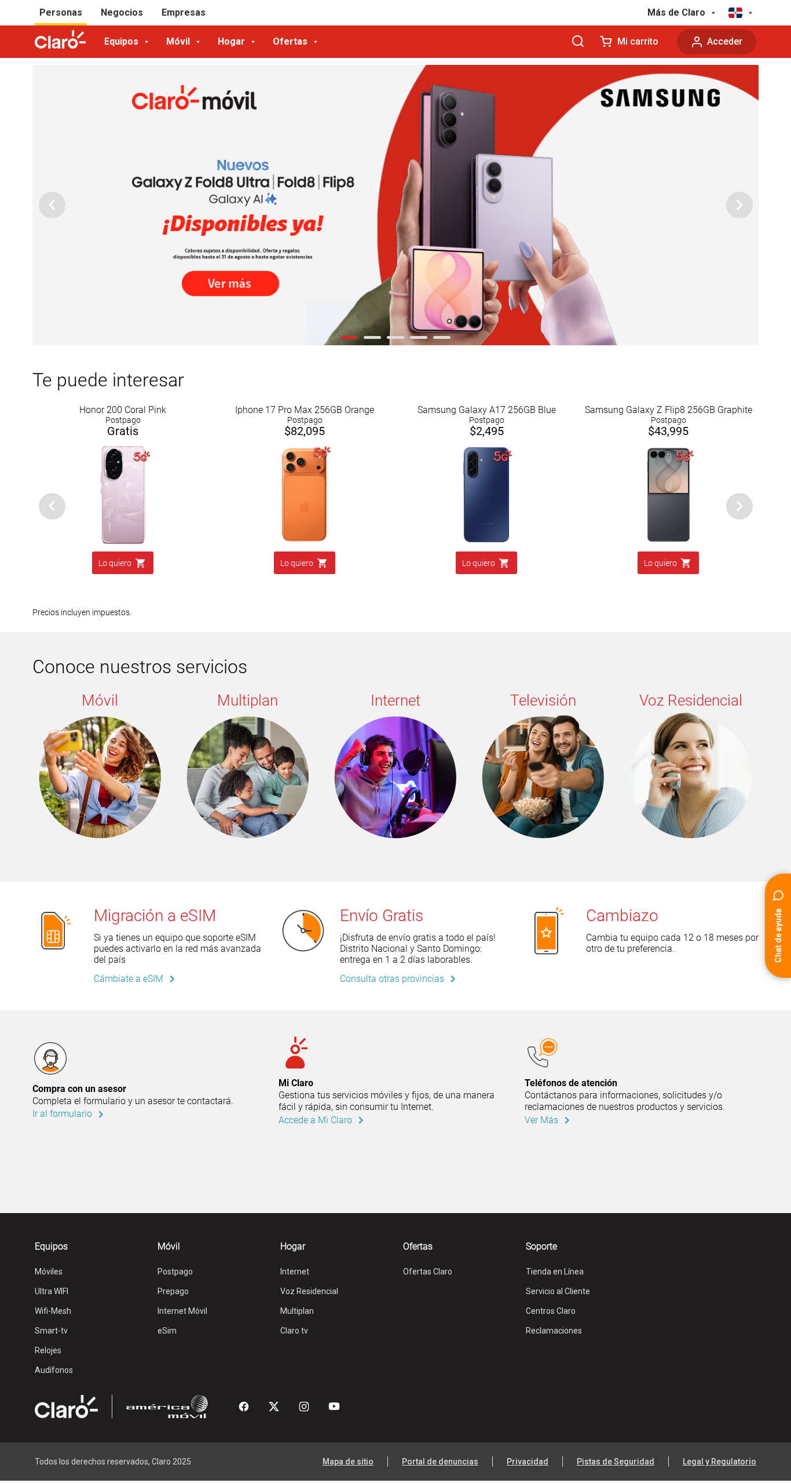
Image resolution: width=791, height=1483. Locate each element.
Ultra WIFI (51, 1291)
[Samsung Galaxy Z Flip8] (668, 449)
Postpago (175, 1271)
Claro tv (294, 1330)
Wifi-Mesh (53, 1311)
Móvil (178, 41)
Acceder (724, 41)
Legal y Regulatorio (719, 1461)
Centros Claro (551, 1311)
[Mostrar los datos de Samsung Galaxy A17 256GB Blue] (486, 449)
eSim (167, 1330)
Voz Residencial (309, 1291)
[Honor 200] (123, 449)
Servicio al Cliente (558, 1291)
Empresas (184, 12)
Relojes (48, 1350)
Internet (294, 1271)
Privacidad (527, 1461)
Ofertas (290, 41)
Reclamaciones (554, 1330)
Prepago (173, 1291)
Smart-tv (51, 1330)
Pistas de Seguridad (615, 1461)
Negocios (122, 12)
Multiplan (297, 1311)
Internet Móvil (182, 1311)
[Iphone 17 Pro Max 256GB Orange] (305, 449)
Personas (60, 12)
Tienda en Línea (555, 1271)
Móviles (49, 1271)
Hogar (231, 41)
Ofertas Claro (427, 1271)
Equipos (121, 41)
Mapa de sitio (348, 1461)
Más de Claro (676, 12)
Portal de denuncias (440, 1461)
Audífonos (54, 1370)
